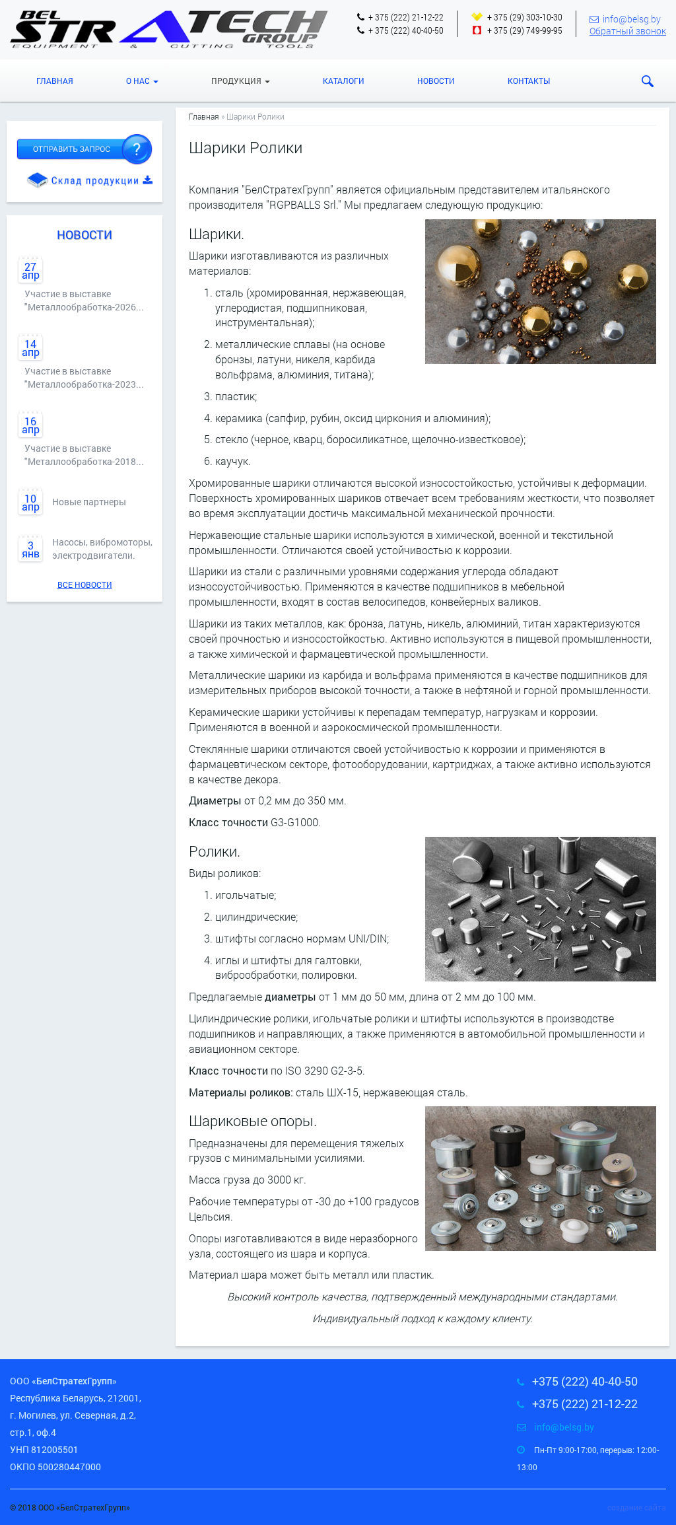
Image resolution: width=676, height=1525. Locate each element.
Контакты (529, 80)
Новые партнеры (89, 501)
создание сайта (636, 1507)
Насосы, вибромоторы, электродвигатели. (102, 548)
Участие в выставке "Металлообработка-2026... (84, 300)
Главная (54, 80)
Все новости (84, 584)
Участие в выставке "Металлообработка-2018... (84, 455)
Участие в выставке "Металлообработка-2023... (84, 377)
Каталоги (343, 80)
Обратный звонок (628, 30)
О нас (139, 80)
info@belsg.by (632, 19)
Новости (436, 80)
